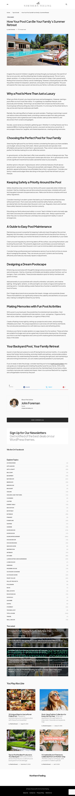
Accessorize (11, 463)
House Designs (12, 543)
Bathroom (10, 479)
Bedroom (10, 482)
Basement (10, 475)
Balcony (10, 472)
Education (10, 507)
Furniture (10, 520)
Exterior (10, 514)
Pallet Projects (12, 581)
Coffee (9, 501)
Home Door (11, 533)
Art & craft (11, 469)
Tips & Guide (16, 12)
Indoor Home (11, 546)
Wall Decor (11, 619)
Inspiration (11, 549)
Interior (10, 552)
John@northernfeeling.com (27, 408)
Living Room (11, 562)
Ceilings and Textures (14, 495)
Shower (9, 600)
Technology (11, 610)
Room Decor (11, 594)
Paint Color (11, 578)
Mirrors (10, 565)
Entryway (10, 511)
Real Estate (11, 591)
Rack (8, 587)
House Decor (11, 539)
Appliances (11, 466)
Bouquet (10, 488)
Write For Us (49, 792)
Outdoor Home (12, 575)
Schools (10, 597)
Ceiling (9, 491)
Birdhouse (10, 485)
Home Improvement (13, 536)
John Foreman (30, 403)
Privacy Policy (40, 792)
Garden (9, 527)
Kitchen (9, 555)
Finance (9, 517)
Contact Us (32, 792)
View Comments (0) (37, 420)
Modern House (12, 568)
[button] (7, 4)
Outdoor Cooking (13, 571)
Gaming (9, 523)
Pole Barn (10, 584)
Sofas (9, 603)
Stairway (10, 607)
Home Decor (11, 530)
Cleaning (10, 498)
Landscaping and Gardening (17, 559)
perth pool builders (57, 364)
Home (8, 12)
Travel (9, 616)
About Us (25, 792)
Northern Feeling (37, 775)
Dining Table (11, 504)
